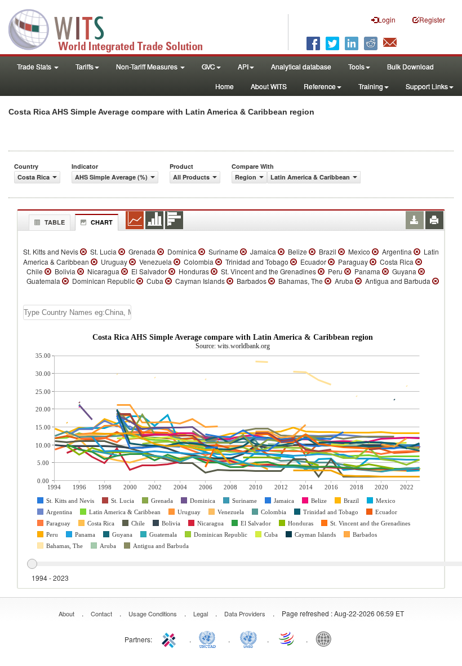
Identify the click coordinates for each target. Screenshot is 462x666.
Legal (200, 613)
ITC (170, 638)
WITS (112, 28)
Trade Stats (35, 66)
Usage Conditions (152, 613)
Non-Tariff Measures (147, 66)
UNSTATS (248, 638)
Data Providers (244, 613)
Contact (101, 613)
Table (55, 222)
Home (224, 86)
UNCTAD (209, 638)
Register (432, 19)
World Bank (326, 638)
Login (387, 19)
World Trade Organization (287, 638)
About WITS (269, 86)
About (66, 613)
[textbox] (77, 312)
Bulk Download (410, 66)
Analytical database (301, 66)
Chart (102, 222)
